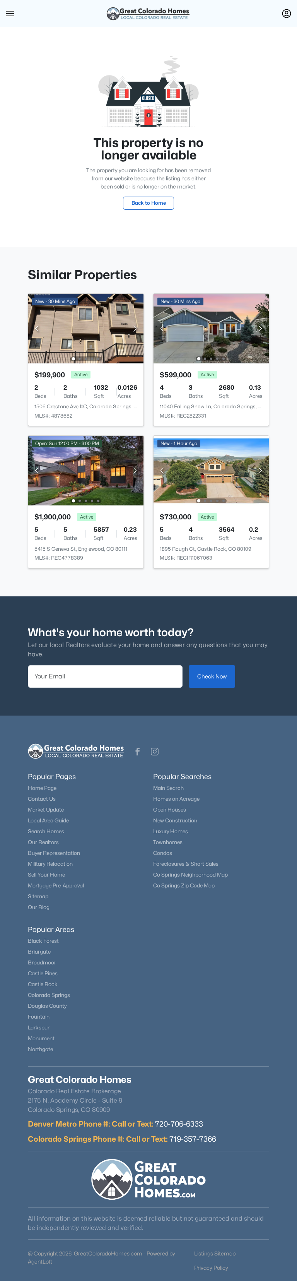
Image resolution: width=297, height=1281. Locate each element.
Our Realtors (43, 842)
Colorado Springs (49, 995)
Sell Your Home (46, 875)
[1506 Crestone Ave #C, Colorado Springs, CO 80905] (85, 328)
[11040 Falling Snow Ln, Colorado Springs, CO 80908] (211, 328)
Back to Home (148, 203)
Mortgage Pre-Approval (56, 885)
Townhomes (168, 842)
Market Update (46, 810)
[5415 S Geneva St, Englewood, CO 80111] (85, 470)
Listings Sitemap (215, 1253)
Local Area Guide (48, 820)
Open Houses (169, 810)
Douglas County (47, 1006)
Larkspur (39, 1027)
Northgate (40, 1049)
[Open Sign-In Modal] (286, 13)
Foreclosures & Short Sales (185, 864)
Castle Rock (43, 984)
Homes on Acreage (176, 799)
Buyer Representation (54, 853)
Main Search (168, 788)
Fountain (39, 1017)
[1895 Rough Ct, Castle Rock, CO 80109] (211, 470)
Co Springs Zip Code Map (184, 885)
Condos (162, 853)
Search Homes (46, 831)
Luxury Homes (170, 831)
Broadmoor (42, 962)
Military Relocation (50, 864)
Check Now (212, 676)
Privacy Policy (211, 1267)
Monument (41, 1038)
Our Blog (39, 907)
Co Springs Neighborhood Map (190, 875)
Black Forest (43, 941)
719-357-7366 (192, 1139)
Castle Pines (43, 973)
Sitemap (38, 896)
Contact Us (42, 799)
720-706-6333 (179, 1124)
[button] (10, 14)
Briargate (39, 952)
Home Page (42, 788)
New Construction (175, 820)
